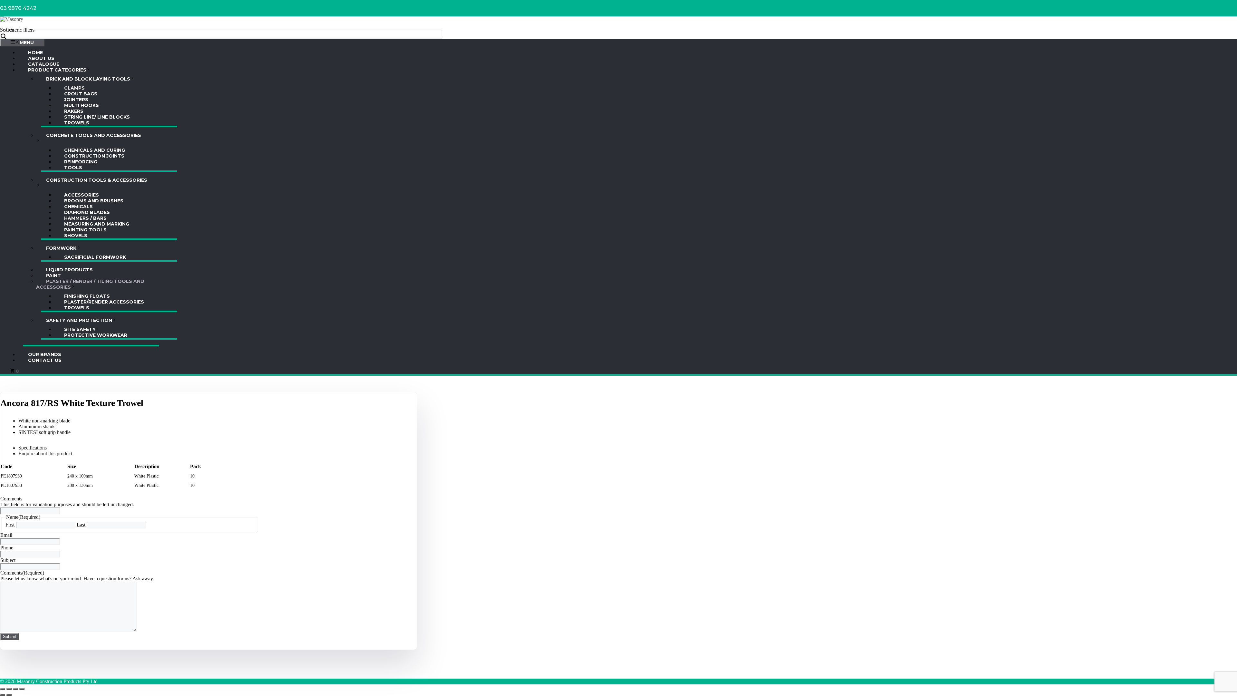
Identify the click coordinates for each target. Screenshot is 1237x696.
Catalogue (43, 64)
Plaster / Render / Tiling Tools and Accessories (90, 284)
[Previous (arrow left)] (2, 695)
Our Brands (44, 354)
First (9, 524)
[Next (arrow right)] (9, 695)
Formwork (61, 248)
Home (35, 52)
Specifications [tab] (32, 447)
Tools (73, 167)
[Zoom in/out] (2, 689)
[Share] (15, 689)
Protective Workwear (95, 335)
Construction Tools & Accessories (96, 180)
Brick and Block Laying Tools (88, 79)
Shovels (75, 235)
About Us (41, 58)
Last (81, 524)
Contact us (45, 360)
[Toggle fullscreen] (9, 689)
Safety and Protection (79, 320)
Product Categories (57, 70)
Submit (9, 636)
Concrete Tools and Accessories (93, 135)
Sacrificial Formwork (95, 257)
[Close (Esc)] (21, 689)
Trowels (76, 123)
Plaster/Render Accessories (104, 302)
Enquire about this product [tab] (45, 453)
